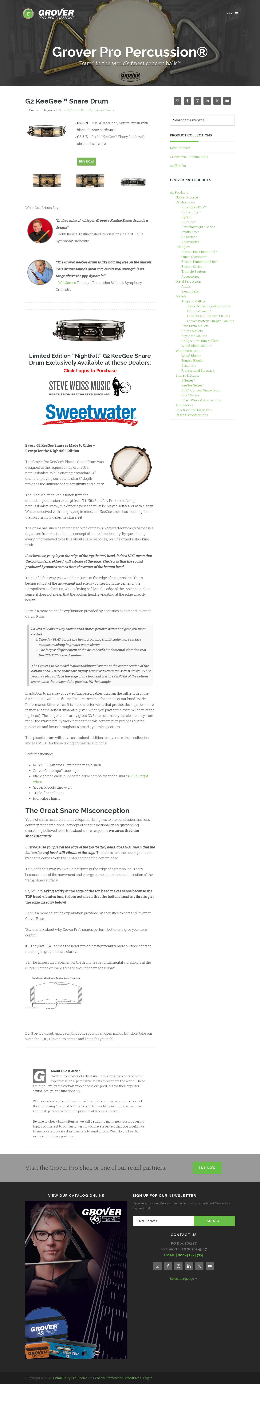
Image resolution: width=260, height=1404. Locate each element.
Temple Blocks (192, 361)
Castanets (188, 365)
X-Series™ (188, 222)
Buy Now (207, 1168)
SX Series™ (189, 237)
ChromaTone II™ (199, 311)
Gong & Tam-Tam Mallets (200, 341)
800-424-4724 (190, 1255)
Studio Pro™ (190, 232)
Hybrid (186, 217)
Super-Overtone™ (194, 257)
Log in (147, 1378)
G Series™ (62, 110)
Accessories (190, 242)
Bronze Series (191, 267)
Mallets (181, 296)
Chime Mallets (192, 331)
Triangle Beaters (193, 271)
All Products (179, 192)
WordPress (133, 1378)
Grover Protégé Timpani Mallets (210, 321)
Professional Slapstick (198, 370)
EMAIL (169, 1255)
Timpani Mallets (193, 301)
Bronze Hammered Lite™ (199, 262)
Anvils (186, 286)
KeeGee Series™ (80, 110)
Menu (231, 13)
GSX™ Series (190, 395)
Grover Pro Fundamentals (189, 157)
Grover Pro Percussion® (55, 14)
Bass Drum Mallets (195, 326)
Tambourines (185, 202)
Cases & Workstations (192, 415)
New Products (180, 148)
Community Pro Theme (70, 1378)
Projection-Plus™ (193, 207)
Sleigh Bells (190, 291)
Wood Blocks (191, 356)
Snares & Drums (103, 110)
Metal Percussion (188, 281)
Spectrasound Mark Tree (194, 410)
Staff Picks (178, 166)
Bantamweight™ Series (198, 227)
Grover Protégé (187, 197)
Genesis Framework (108, 1378)
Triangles (183, 247)
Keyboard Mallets (194, 336)
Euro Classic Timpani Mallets (208, 316)
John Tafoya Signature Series (209, 306)
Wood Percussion (189, 351)
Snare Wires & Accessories (201, 400)
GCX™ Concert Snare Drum (201, 390)
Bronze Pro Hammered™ (199, 252)
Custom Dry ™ (191, 212)
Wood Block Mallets (196, 346)
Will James (67, 282)
